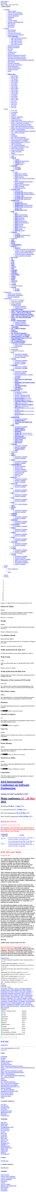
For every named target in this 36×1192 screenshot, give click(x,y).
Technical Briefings (13, 66)
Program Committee (20, 306)
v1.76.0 (17, 1048)
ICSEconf (3, 985)
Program (6, 28)
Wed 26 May (14, 91)
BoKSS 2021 (4, 1124)
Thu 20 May (14, 82)
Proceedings (11, 25)
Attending (7, 9)
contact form (4, 1045)
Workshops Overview (14, 46)
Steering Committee (20, 363)
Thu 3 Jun (14, 104)
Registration (11, 17)
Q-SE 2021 (4, 1135)
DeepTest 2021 (5, 1128)
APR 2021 (4, 1122)
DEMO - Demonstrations (18, 129)
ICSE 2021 (5, 1041)
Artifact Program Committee (22, 559)
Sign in (6, 575)
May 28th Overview (16, 44)
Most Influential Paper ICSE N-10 (20, 142)
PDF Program (11, 23)
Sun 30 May (14, 98)
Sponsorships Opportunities (15, 295)
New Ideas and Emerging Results (17, 58)
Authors (10, 19)
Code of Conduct (12, 20)
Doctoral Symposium (13, 63)
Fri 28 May (14, 94)
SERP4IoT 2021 (5, 1146)
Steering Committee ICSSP (22, 395)
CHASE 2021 (5, 1106)
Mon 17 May (14, 77)
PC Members (18, 393)
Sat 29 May (14, 96)
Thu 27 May (14, 93)
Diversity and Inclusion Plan (15, 22)
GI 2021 (3, 1132)
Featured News (5, 958)
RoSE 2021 (4, 1136)
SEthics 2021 (4, 1149)
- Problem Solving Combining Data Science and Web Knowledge (24, 255)
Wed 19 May (14, 80)
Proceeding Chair (19, 472)
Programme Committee (21, 368)
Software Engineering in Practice (17, 55)
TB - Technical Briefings (18, 145)
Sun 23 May (14, 87)
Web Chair (18, 475)
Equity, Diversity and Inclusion (23, 344)
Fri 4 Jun (13, 106)
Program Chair (19, 468)
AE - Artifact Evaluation (18, 132)
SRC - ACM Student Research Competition (23, 131)
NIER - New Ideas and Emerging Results (22, 128)
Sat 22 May (14, 85)
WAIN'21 (3, 1152)
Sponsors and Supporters (14, 293)
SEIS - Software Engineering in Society (22, 126)
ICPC (16, 172)
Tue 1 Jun (14, 101)
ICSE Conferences (13, 569)
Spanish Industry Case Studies (19, 140)
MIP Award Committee (21, 561)
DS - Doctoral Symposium (18, 137)
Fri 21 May (14, 83)
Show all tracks (5, 1007)
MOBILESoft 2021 (6, 1112)
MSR (16, 213)
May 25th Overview (16, 39)
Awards (10, 50)
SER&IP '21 (4, 1144)
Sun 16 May (14, 76)
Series (9, 572)
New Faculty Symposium (15, 64)
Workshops (14, 136)
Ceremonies (14, 112)
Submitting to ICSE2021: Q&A (20, 147)
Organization (7, 298)
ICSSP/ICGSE (19, 191)
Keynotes (10, 49)
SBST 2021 (4, 1138)
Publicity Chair (19, 474)
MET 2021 (4, 1133)
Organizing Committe (17, 301)
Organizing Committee (21, 354)
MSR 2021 (4, 1114)
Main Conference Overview (19, 38)
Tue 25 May (14, 90)
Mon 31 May (14, 99)
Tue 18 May (14, 79)
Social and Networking (14, 68)
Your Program (11, 31)
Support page (4, 1049)
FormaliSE (18, 167)
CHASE (17, 159)
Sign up (6, 576)
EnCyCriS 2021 (5, 1130)
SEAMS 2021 (5, 1167)
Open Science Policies (17, 148)
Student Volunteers (16, 143)
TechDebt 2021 (5, 1115)
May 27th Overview (16, 42)
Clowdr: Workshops (13, 15)
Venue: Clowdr (12, 11)
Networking (11, 27)
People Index (14, 349)
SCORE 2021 (4, 1161)
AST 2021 (4, 1104)
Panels (9, 71)
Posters (13, 134)
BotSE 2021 (4, 1125)
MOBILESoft (18, 202)
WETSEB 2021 (5, 1154)
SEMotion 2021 (5, 1143)
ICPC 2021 (4, 1109)
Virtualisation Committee (21, 562)
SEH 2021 (4, 1141)
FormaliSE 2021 (5, 1107)
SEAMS (17, 289)
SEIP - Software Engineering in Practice (22, 121)
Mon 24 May (14, 88)
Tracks (6, 109)
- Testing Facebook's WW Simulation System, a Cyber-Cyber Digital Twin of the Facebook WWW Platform (25, 251)
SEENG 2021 (4, 1139)
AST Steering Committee (22, 355)
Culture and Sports (13, 69)
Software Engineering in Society (17, 57)
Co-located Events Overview (16, 34)
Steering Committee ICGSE (22, 396)
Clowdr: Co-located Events (15, 14)
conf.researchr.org (9, 1048)
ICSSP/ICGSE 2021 (6, 1111)
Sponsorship (7, 292)
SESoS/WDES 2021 (6, 1147)
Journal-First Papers (16, 120)
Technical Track (12, 52)
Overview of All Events (14, 33)
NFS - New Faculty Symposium (20, 139)
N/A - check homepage (21, 504)
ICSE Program (12, 30)
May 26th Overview (16, 41)
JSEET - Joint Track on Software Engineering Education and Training (21, 123)
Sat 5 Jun (13, 107)
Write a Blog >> (5, 1)
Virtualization (18, 346)
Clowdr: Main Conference (15, 12)
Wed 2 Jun (14, 102)
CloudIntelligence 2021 (7, 1127)
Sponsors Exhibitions (13, 47)
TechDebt (17, 233)
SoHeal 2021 (4, 1151)
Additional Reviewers (21, 308)
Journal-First (11, 53)
